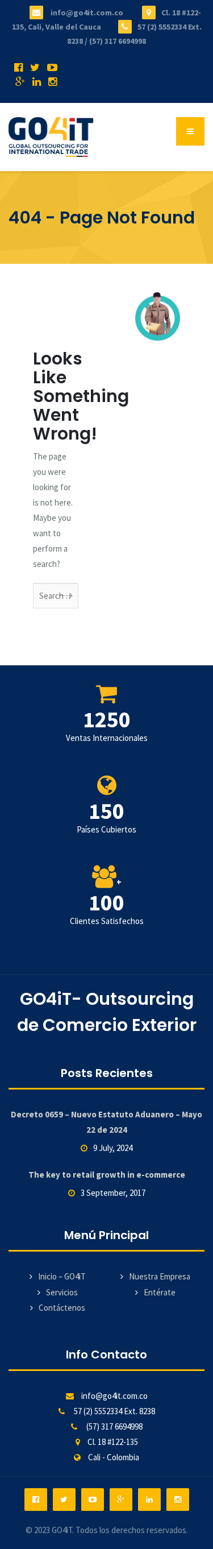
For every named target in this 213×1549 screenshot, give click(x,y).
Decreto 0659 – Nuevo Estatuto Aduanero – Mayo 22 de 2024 (106, 1122)
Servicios (62, 1292)
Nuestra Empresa (159, 1276)
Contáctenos (62, 1307)
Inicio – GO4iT (62, 1276)
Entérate (160, 1292)
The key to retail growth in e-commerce (106, 1174)
